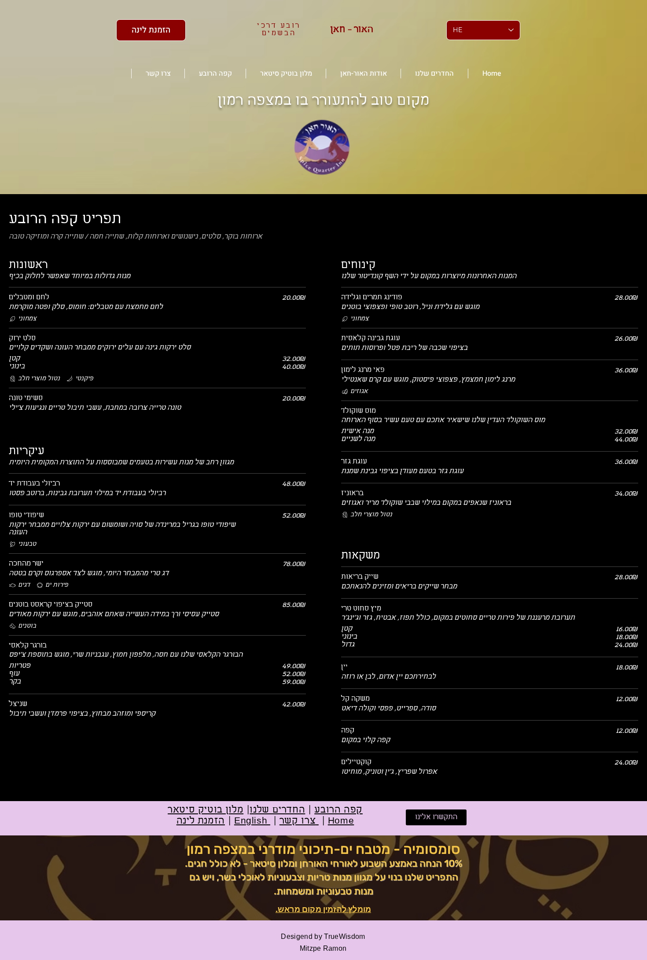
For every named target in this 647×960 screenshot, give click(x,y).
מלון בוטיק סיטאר (205, 810)
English (252, 821)
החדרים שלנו (277, 810)
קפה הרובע (338, 810)
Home (341, 821)
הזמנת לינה (200, 821)
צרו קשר (299, 821)
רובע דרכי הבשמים (279, 29)
